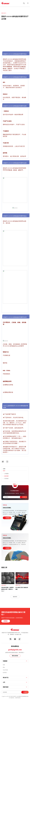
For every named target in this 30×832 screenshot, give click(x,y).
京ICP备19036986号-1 (13, 696)
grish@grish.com (15, 650)
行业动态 (6, 478)
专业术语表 (5, 670)
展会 (4, 667)
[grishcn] (8, 3)
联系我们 (6, 621)
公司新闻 (6, 473)
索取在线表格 (15, 655)
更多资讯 (15, 596)
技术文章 (6, 476)
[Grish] (15, 629)
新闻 (4, 664)
